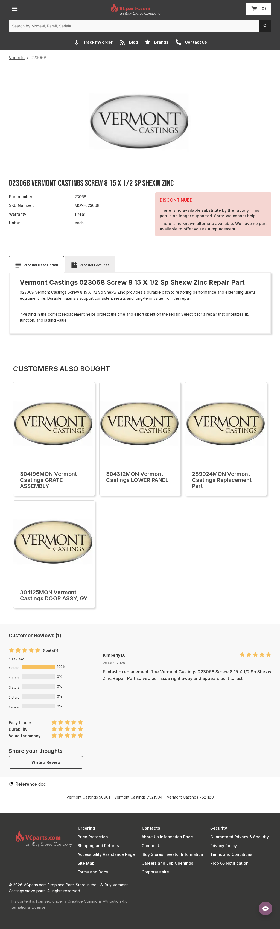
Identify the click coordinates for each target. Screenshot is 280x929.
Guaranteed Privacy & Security (239, 836)
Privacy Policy (223, 845)
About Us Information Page (167, 836)
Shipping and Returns (98, 845)
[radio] (11, 650)
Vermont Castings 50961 (88, 797)
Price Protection (93, 836)
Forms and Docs (93, 872)
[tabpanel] (140, 301)
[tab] (36, 265)
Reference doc (30, 784)
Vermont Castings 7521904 (138, 797)
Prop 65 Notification (229, 863)
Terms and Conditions (231, 854)
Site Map (86, 863)
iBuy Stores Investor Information (172, 854)
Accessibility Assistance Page (106, 854)
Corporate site (155, 872)
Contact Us (152, 845)
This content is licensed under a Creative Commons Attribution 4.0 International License (68, 904)
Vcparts (17, 57)
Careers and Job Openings (167, 863)
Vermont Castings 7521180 (190, 797)
